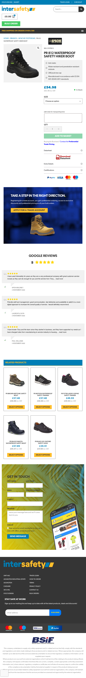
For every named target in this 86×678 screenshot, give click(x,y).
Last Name (30, 481)
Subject (10, 499)
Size (46, 97)
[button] (82, 31)
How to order (35, 579)
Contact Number (33, 490)
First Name (11, 481)
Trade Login (65, 2)
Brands (13, 38)
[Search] (81, 9)
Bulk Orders (34, 593)
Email (9, 490)
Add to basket (63, 136)
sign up (10, 525)
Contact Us (33, 590)
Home (6, 38)
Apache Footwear (26, 38)
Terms (31, 583)
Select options (16, 407)
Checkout (78, 2)
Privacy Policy (34, 586)
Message (10, 508)
